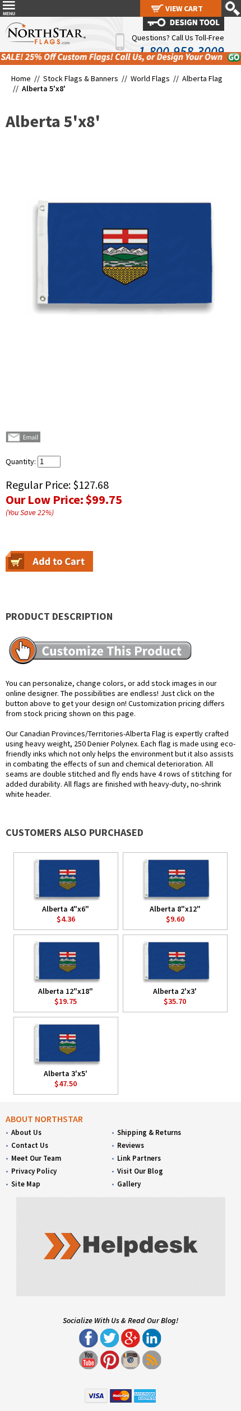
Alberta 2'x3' (175, 991)
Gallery (129, 1184)
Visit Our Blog (140, 1171)
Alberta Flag (202, 78)
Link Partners (139, 1158)
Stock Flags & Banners (80, 78)
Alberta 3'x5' (65, 1073)
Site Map (25, 1184)
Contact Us (29, 1145)
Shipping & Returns (149, 1132)
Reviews (130, 1145)
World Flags (150, 78)
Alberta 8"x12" (175, 909)
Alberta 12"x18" (65, 991)
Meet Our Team (36, 1158)
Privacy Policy (34, 1171)
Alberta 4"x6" (65, 909)
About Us (26, 1132)
